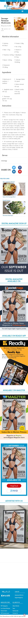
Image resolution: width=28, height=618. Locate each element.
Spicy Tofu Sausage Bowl (9, 197)
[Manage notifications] (24, 615)
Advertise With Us (19, 595)
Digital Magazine (19, 597)
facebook (2, 595)
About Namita (16, 606)
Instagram (9, 595)
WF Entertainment (5, 613)
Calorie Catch (4, 610)
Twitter (4, 595)
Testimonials (15, 610)
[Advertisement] (14, 557)
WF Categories (4, 606)
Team (14, 608)
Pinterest (7, 595)
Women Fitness (8, 7)
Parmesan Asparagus (8, 215)
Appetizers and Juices (5, 29)
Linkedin (5, 595)
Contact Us (15, 613)
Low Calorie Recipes (5, 608)
